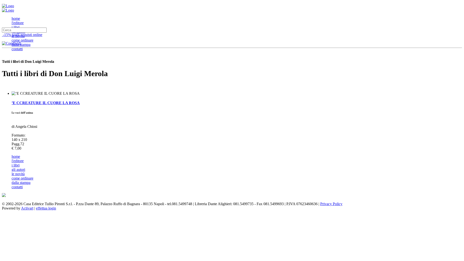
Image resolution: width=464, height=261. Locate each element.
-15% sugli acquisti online (22, 35)
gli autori (18, 169)
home (16, 18)
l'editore (18, 23)
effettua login (46, 208)
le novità (18, 174)
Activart (27, 208)
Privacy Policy (331, 204)
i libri (16, 27)
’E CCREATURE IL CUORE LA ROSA (46, 103)
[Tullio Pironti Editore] (8, 6)
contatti (17, 49)
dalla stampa (21, 45)
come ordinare (22, 40)
